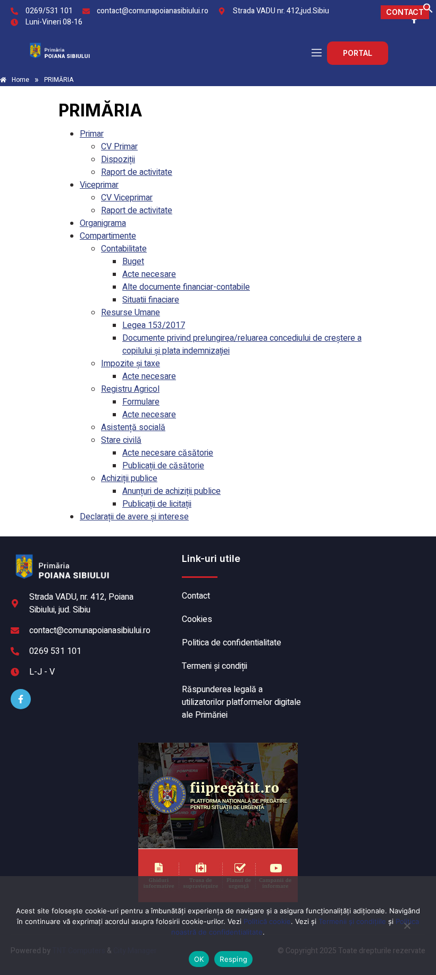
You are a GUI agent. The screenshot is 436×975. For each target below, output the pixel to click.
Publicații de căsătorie (163, 465)
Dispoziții (118, 159)
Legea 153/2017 (153, 325)
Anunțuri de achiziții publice (171, 491)
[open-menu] (316, 53)
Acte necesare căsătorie (167, 453)
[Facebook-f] (21, 699)
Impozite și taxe (130, 363)
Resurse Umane (130, 312)
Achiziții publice (129, 478)
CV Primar (119, 146)
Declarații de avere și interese (134, 516)
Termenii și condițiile (352, 921)
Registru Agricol (130, 389)
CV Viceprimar (127, 197)
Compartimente (108, 236)
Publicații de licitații (156, 504)
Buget (133, 261)
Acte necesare (149, 274)
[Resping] (406, 931)
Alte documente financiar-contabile (186, 287)
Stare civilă (121, 440)
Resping (233, 959)
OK (199, 959)
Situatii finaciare (150, 299)
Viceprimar (99, 185)
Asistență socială (133, 427)
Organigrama (103, 223)
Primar (92, 134)
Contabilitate (124, 248)
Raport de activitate (136, 172)
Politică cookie (267, 921)
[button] (428, 10)
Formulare (141, 402)
